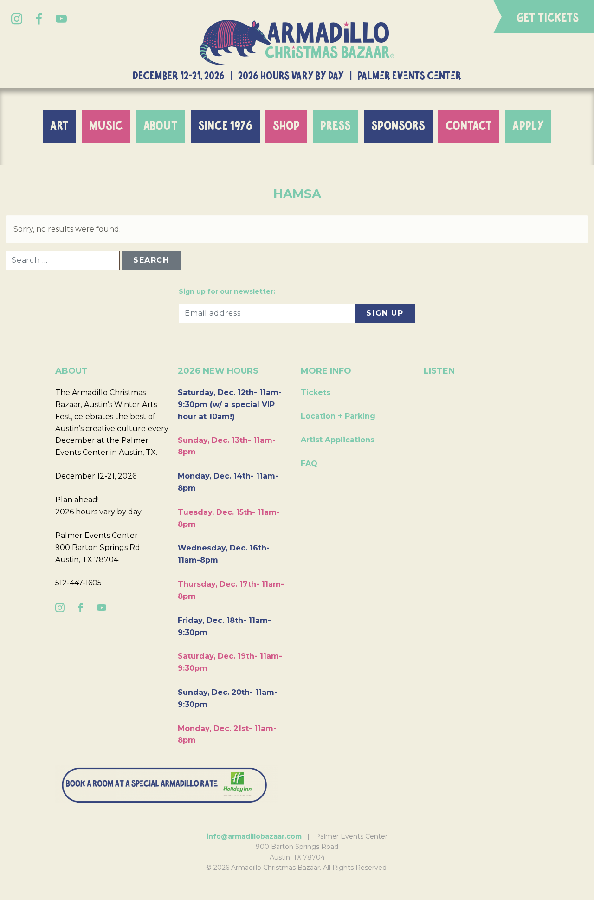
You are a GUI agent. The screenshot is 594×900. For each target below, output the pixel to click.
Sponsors (398, 126)
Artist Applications (337, 439)
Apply (528, 126)
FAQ (309, 463)
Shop (286, 126)
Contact (469, 126)
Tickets (315, 392)
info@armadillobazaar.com (254, 836)
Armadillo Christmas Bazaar (297, 42)
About (160, 126)
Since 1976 (225, 126)
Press (335, 126)
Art (59, 126)
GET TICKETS (548, 18)
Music (106, 126)
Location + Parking (338, 416)
